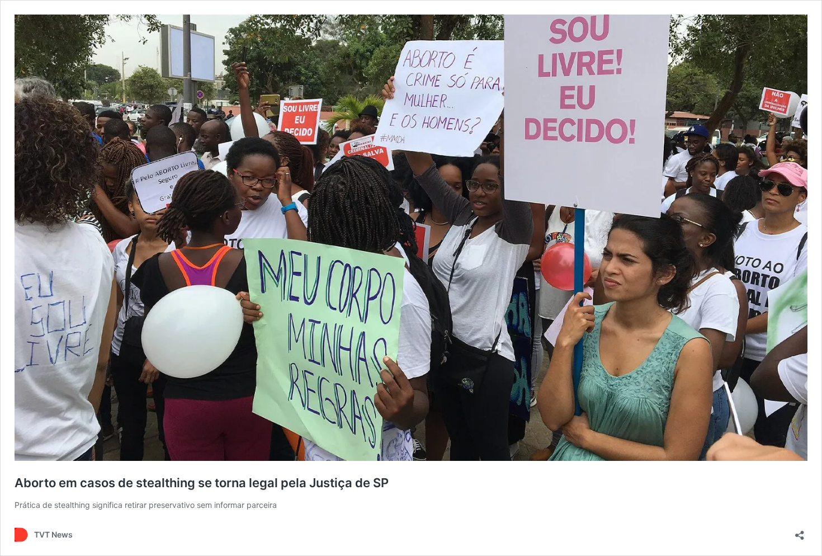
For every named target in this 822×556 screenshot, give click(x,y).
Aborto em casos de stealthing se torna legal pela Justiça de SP (202, 482)
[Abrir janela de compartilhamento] (799, 531)
